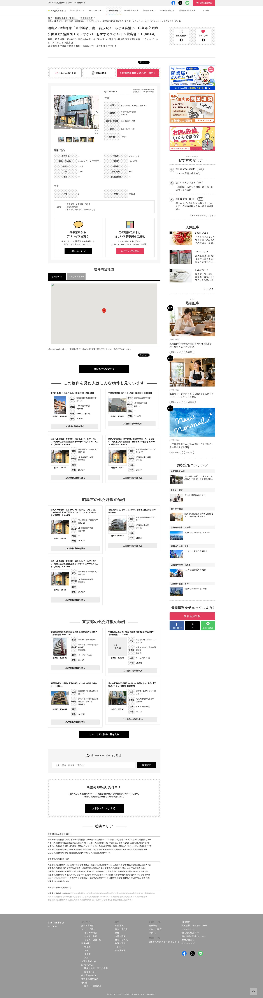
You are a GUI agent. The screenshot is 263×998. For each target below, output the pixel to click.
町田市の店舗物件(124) (115, 868)
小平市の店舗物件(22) (57, 871)
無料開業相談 (87, 925)
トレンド (189, 452)
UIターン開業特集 (93, 986)
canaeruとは (188, 929)
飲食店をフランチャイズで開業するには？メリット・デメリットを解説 (192, 395)
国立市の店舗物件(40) (138, 871)
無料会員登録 (192, 616)
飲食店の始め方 (88, 975)
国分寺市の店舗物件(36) (118, 871)
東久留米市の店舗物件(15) (138, 875)
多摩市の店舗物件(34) (79, 878)
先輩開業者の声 (88, 961)
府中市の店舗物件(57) (57, 868)
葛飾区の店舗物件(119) (78, 853)
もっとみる (208, 289)
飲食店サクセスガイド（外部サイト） (164, 942)
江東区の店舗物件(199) (99, 843)
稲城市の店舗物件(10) (99, 878)
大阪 (86, 950)
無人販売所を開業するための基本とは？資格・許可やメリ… (205, 258)
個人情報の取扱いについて (194, 936)
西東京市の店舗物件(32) (58, 881)
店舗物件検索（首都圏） (66, 18)
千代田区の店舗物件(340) (59, 839)
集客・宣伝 (120, 943)
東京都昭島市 (87, 18)
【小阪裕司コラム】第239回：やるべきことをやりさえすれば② (192, 445)
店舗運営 (189, 352)
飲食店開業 (190, 402)
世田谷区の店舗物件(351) (79, 846)
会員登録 (153, 925)
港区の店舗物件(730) (100, 839)
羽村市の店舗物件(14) (118, 878)
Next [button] (97, 113)
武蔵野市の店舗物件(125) (101, 865)
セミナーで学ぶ (88, 929)
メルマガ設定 (155, 929)
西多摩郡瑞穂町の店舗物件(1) (60, 893)
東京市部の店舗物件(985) (59, 859)
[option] (76, 112)
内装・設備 (120, 936)
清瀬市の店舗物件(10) (117, 875)
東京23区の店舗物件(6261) (59, 834)
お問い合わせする (78, 251)
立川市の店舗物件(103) (80, 865)
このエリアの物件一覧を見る (104, 734)
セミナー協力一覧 (92, 940)
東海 (86, 957)
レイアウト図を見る (130, 251)
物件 (117, 932)
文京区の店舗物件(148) (141, 839)
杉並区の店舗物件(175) (141, 846)
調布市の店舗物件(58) (94, 868)
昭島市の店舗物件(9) (76, 868)
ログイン (153, 932)
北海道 (87, 954)
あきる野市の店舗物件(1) (139, 878)
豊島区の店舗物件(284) (58, 849)
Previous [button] (56, 113)
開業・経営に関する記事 (96, 968)
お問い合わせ (188, 940)
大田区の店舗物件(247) (58, 846)
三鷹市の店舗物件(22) (122, 865)
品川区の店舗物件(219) (119, 843)
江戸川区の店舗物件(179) (99, 853)
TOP (50, 18)
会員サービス (155, 922)
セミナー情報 (90, 932)
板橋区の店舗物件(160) (116, 849)
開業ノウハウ (176, 352)
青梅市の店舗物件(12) (141, 865)
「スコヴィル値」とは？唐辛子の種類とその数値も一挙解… (205, 240)
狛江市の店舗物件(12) (76, 875)
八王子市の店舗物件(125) (59, 865)
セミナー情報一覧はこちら (201, 215)
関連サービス (155, 938)
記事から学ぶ (87, 964)
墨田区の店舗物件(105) (78, 843)
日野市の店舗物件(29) (76, 871)
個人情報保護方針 (190, 932)
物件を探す (86, 943)
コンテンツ (86, 922)
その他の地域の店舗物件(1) (59, 887)
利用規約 (186, 922)
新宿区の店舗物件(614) (120, 839)
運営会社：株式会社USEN (194, 925)
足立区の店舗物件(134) (58, 853)
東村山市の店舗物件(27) (97, 871)
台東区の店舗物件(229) (58, 843)
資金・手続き (121, 929)
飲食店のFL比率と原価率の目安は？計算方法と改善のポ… (205, 277)
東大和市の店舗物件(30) (96, 875)
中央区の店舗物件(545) (81, 839)
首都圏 (87, 947)
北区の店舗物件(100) (77, 849)
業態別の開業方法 (89, 979)
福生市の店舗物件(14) (57, 875)
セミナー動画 (90, 936)
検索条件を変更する (104, 368)
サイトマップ (188, 943)
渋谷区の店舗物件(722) (101, 846)
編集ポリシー (90, 972)
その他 (84, 982)
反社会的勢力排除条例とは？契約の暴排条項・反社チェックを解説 (191, 345)
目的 (117, 922)
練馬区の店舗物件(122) (137, 849)
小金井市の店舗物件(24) (135, 868)
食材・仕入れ (121, 940)
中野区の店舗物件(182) (121, 846)
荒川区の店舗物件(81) (96, 849)
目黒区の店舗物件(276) (139, 843)
